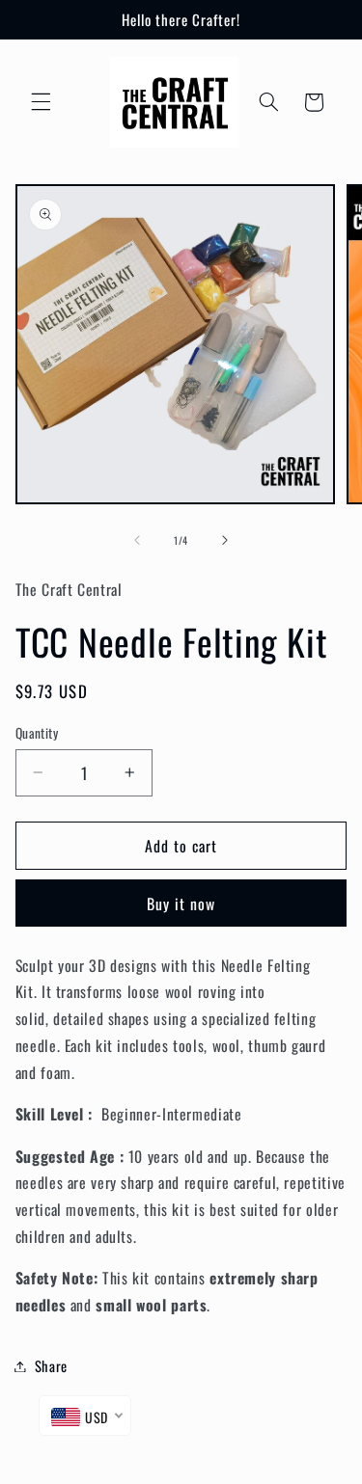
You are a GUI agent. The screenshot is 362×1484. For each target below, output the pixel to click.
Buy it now (181, 903)
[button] (40, 102)
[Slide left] (137, 541)
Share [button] (51, 1365)
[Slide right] (225, 541)
